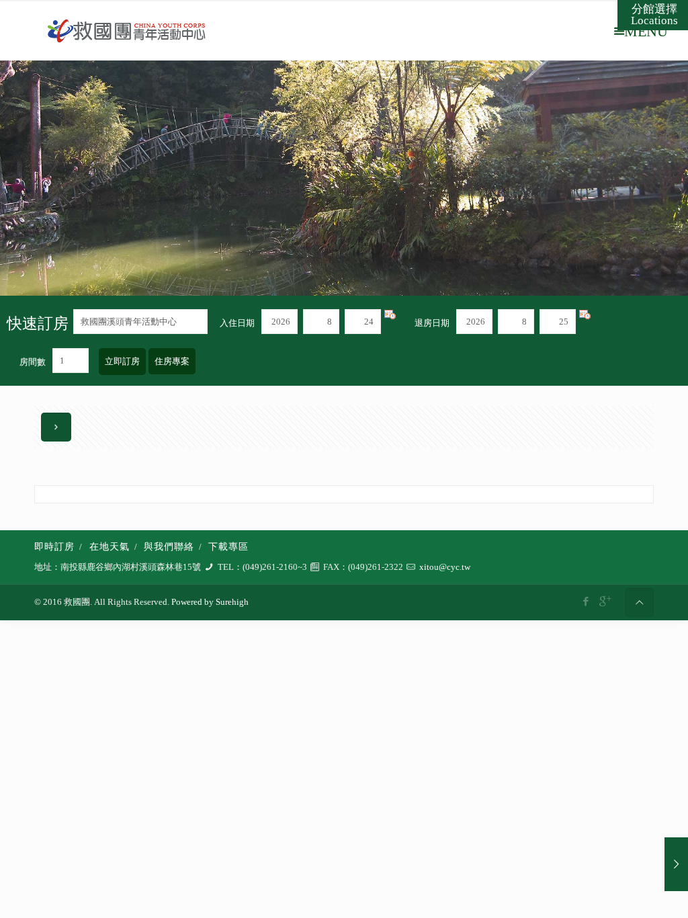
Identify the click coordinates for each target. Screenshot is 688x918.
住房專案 (172, 361)
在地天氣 (109, 547)
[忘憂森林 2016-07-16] (676, 864)
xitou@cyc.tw (444, 567)
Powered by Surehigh (209, 602)
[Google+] (604, 601)
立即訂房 (122, 361)
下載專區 (228, 547)
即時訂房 (54, 547)
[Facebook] (586, 601)
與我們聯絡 (169, 547)
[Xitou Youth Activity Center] (127, 30)
